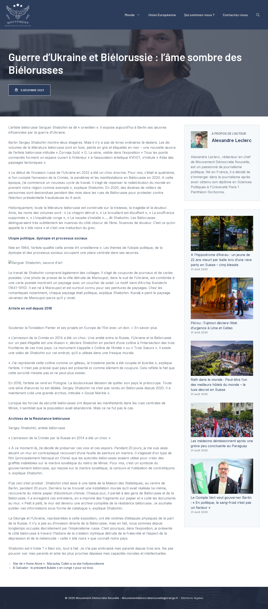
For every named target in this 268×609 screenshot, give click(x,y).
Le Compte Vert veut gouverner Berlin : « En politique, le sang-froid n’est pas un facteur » (221, 502)
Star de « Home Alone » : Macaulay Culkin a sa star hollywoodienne (58, 563)
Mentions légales (192, 598)
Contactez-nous (235, 15)
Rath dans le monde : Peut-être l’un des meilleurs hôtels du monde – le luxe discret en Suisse (219, 384)
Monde (130, 15)
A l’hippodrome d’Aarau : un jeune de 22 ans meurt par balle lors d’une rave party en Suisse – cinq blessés (221, 260)
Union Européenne (162, 15)
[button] (258, 15)
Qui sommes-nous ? (199, 15)
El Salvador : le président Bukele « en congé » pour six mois (53, 567)
